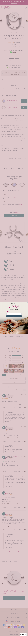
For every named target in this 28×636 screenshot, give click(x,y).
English (22, 634)
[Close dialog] (27, 302)
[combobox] (23, 634)
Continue (14, 316)
